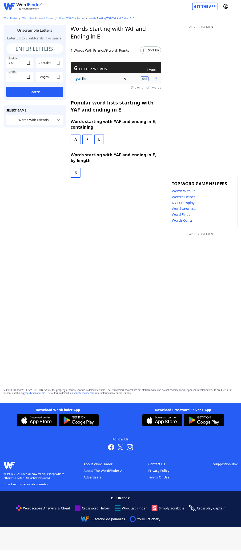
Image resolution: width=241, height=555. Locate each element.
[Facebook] (111, 447)
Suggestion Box (225, 464)
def (144, 78)
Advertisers (92, 477)
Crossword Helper (96, 508)
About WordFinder (98, 464)
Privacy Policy (158, 470)
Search (34, 91)
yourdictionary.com (34, 393)
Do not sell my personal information (26, 484)
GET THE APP (205, 6)
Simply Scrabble (171, 508)
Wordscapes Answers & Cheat (46, 508)
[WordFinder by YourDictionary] (23, 6)
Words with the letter (71, 18)
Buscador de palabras (107, 519)
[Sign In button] (225, 6)
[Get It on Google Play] (79, 420)
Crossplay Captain (211, 508)
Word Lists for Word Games (37, 18)
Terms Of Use (158, 477)
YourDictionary (148, 519)
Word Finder (10, 18)
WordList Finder (134, 508)
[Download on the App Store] (37, 420)
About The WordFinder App (105, 470)
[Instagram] (130, 447)
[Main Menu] (235, 6)
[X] (120, 447)
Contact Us (156, 464)
